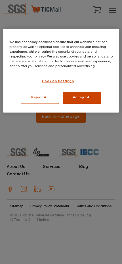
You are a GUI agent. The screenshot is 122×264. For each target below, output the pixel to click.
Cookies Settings (58, 81)
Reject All (40, 97)
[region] (61, 70)
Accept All (82, 97)
